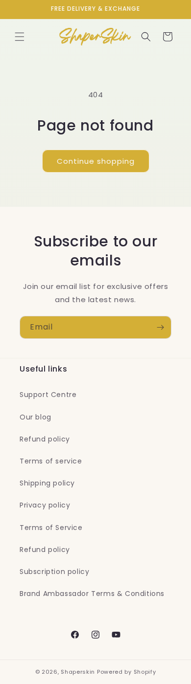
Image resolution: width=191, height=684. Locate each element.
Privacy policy (45, 505)
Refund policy (45, 439)
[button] (19, 36)
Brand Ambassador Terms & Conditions (92, 593)
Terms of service (51, 461)
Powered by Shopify (126, 672)
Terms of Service (51, 527)
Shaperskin (78, 672)
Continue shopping (96, 161)
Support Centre (48, 394)
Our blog (35, 417)
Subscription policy (54, 571)
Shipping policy (47, 483)
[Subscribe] (160, 327)
